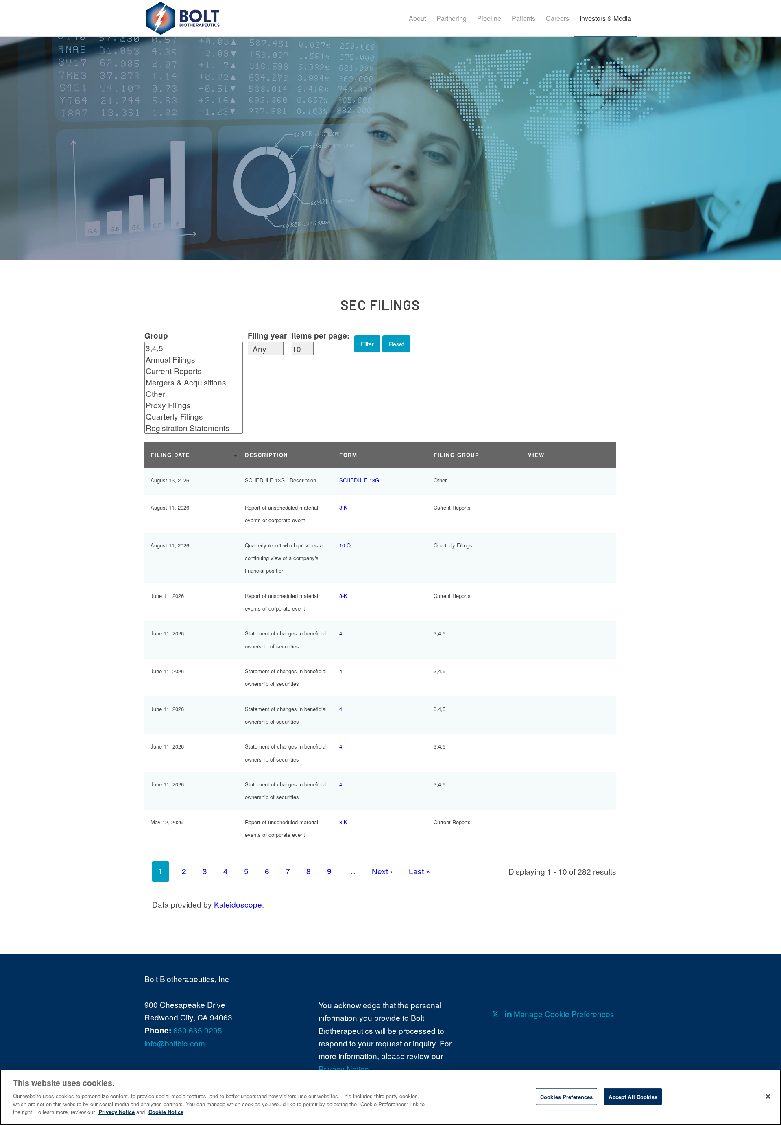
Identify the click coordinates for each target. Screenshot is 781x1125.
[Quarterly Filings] (187, 416)
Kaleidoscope (238, 904)
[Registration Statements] (187, 427)
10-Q (345, 545)
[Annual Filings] (187, 359)
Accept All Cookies (633, 1096)
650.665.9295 (197, 1029)
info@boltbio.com (174, 1042)
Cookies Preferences (566, 1096)
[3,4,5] (187, 348)
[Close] (768, 1096)
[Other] (187, 393)
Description (266, 455)
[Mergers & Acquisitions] (187, 382)
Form (348, 455)
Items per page (319, 335)
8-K (343, 507)
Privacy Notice (344, 1068)
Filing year (267, 335)
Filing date (170, 455)
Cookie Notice (165, 1111)
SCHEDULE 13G (359, 480)
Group (156, 335)
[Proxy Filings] (187, 405)
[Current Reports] (187, 370)
